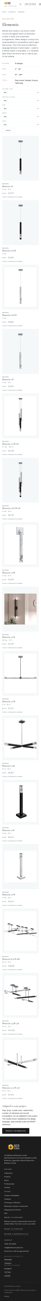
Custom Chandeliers (11, 1195)
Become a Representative (16, 1234)
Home (4, 12)
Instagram (8, 1268)
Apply (8, 130)
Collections (12, 12)
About (6, 1180)
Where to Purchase (13, 1229)
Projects (7, 1177)
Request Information (16, 1131)
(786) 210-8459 (30, 4)
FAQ (5, 1213)
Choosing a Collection (12, 1202)
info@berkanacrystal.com (13, 1247)
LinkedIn (7, 1276)
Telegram (7, 1263)
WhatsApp (8, 1259)
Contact (7, 1187)
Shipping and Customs (12, 1210)
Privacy (6, 1296)
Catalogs (7, 1199)
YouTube (7, 1272)
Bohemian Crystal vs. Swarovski (16, 1206)
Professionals (9, 1184)
